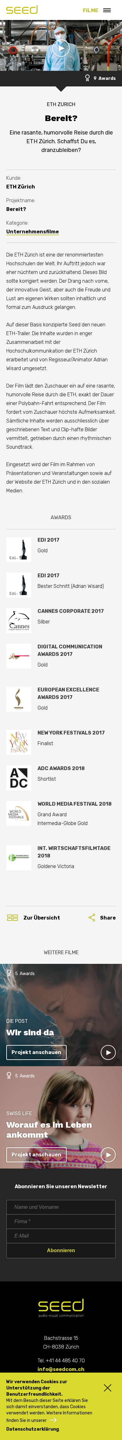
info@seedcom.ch (61, 1369)
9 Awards (104, 78)
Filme (90, 10)
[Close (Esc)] (104, 1388)
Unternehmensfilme (32, 232)
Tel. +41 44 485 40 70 (61, 1361)
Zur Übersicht (41, 918)
